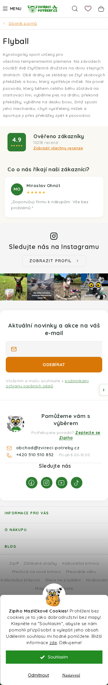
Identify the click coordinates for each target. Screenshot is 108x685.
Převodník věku (81, 571)
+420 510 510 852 (35, 454)
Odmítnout (38, 675)
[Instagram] (46, 482)
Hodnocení (97, 579)
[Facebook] (31, 482)
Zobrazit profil (50, 260)
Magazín (43, 588)
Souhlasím (58, 657)
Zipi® (14, 563)
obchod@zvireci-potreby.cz (47, 447)
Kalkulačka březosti (20, 579)
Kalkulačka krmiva (80, 563)
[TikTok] (76, 482)
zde (53, 642)
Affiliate (65, 588)
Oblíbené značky (40, 563)
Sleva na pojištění (63, 579)
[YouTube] (61, 482)
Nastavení (71, 675)
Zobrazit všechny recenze (58, 148)
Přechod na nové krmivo (36, 571)
